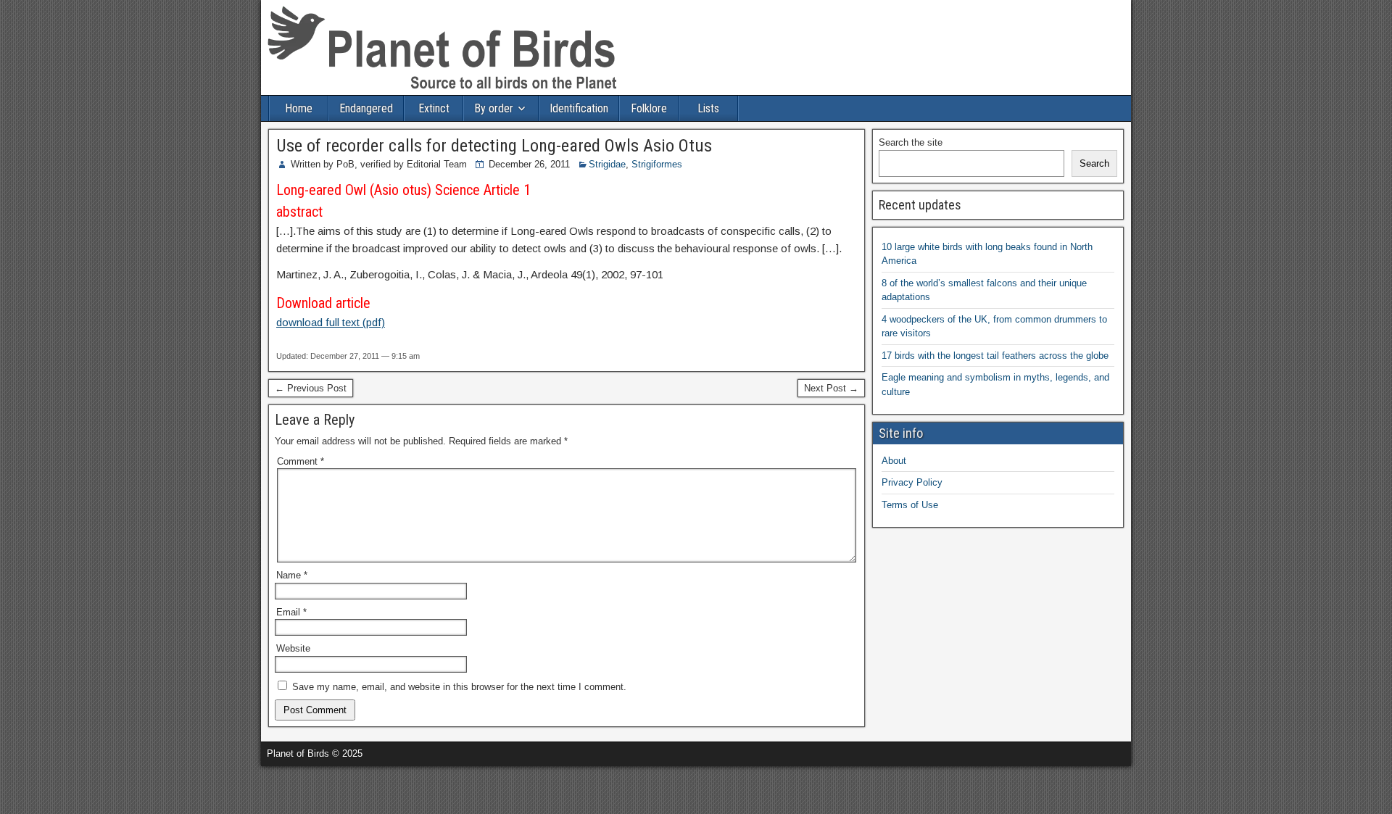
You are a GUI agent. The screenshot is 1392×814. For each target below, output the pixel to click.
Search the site (910, 142)
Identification (579, 108)
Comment (300, 461)
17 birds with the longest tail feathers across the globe (995, 355)
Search (1094, 163)
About (894, 460)
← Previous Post (311, 388)
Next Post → (831, 388)
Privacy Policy (912, 482)
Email (291, 612)
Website (293, 648)
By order (493, 108)
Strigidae (607, 164)
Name (291, 575)
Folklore (649, 108)
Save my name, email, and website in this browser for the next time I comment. (459, 686)
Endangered (366, 108)
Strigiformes (656, 164)
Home (298, 108)
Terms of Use (910, 504)
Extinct (434, 108)
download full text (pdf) (330, 322)
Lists (708, 108)
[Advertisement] (169, 788)
